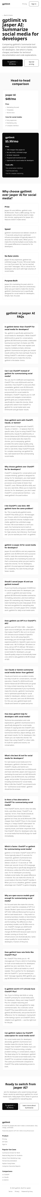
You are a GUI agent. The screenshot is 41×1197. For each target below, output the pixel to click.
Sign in (33, 4)
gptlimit (6, 4)
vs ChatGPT (5, 1174)
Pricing (24, 4)
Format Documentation (9, 1161)
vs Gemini (5, 1180)
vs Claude (5, 1177)
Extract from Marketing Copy (11, 1158)
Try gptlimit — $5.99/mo (12, 63)
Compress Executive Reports (11, 1166)
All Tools (5, 1142)
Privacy (17, 1191)
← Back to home (7, 15)
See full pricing (31, 63)
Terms (10, 1191)
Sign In (4, 1144)
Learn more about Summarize (29, 1106)
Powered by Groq (27, 1191)
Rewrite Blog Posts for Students (12, 1155)
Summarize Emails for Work (11, 1153)
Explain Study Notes (8, 1163)
